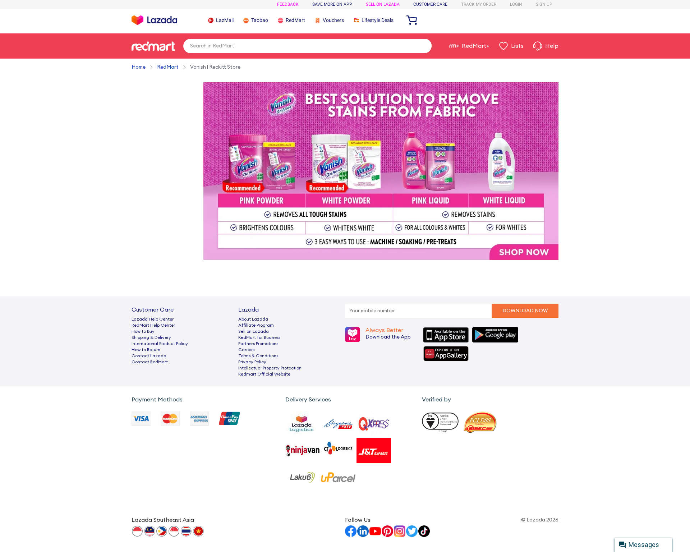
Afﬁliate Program (256, 325)
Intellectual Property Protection (270, 368)
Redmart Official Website (264, 374)
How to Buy (143, 331)
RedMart (168, 67)
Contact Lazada (149, 356)
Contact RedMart (150, 362)
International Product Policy (160, 343)
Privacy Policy (252, 362)
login (516, 4)
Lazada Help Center (153, 319)
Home (139, 67)
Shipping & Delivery (151, 337)
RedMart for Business (259, 337)
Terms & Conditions (258, 356)
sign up (544, 4)
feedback (288, 4)
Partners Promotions (258, 343)
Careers (246, 350)
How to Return (146, 350)
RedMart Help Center (153, 325)
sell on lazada (383, 4)
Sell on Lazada (253, 331)
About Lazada (253, 319)
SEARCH (423, 45)
